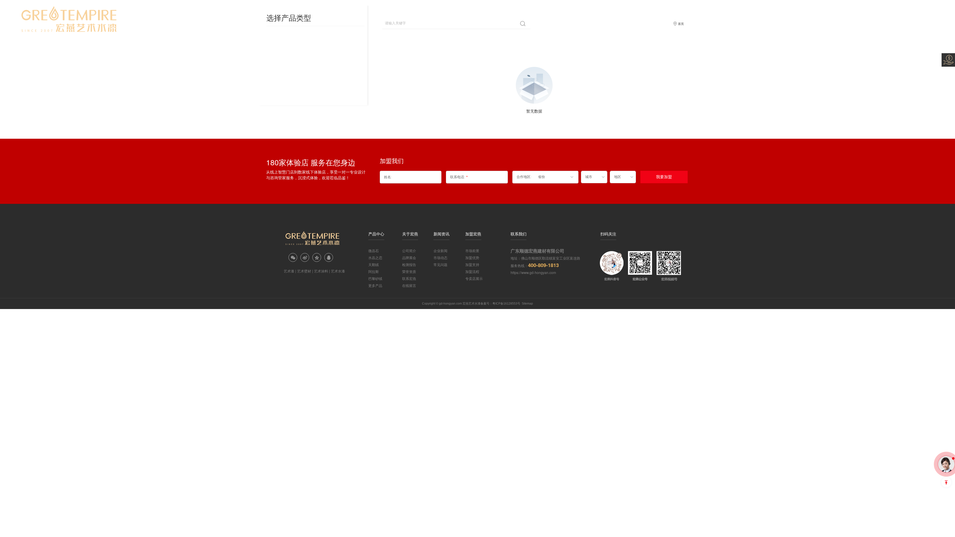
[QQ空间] (316, 257)
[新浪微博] (304, 257)
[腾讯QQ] (328, 257)
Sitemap (527, 303)
